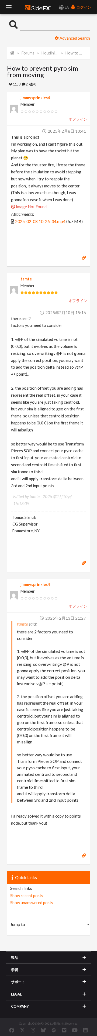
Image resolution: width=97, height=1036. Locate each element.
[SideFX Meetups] (53, 1030)
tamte (26, 279)
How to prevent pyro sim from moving (74, 53)
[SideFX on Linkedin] (85, 1030)
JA (66, 7)
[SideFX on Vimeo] (64, 1030)
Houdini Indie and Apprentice (50, 53)
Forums (28, 53)
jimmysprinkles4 (35, 97)
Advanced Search (74, 38)
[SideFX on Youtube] (75, 1030)
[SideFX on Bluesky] (43, 1030)
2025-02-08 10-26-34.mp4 (40, 221)
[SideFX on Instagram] (33, 1030)
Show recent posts (26, 895)
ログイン (83, 7)
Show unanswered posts (31, 902)
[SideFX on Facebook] (11, 1030)
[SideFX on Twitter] (22, 1030)
